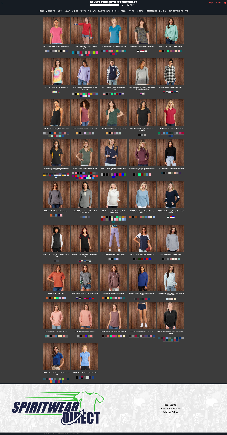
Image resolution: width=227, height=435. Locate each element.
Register (218, 3)
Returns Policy (170, 412)
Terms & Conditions (170, 408)
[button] (1, 3)
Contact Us (170, 405)
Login (211, 3)
